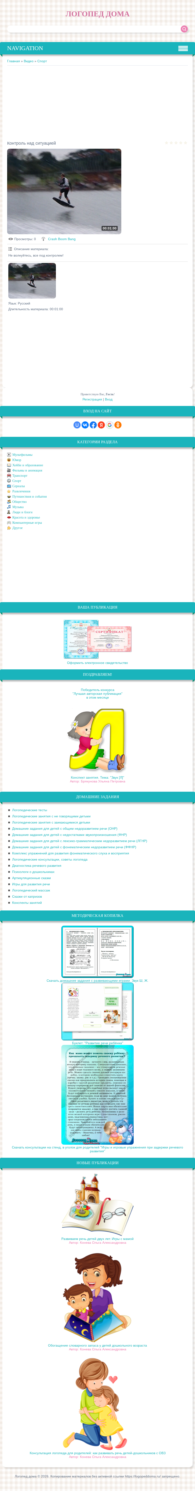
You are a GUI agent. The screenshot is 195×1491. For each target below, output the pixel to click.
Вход (108, 399)
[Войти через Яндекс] (101, 425)
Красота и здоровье (26, 517)
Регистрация (92, 399)
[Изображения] (32, 281)
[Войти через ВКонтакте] (85, 425)
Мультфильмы (22, 455)
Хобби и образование (27, 465)
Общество (19, 502)
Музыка (18, 507)
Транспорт (19, 475)
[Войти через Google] (109, 425)
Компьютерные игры (27, 522)
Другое (17, 528)
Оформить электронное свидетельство (97, 663)
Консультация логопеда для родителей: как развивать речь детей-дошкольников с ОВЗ (98, 1453)
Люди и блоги (22, 512)
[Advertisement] (97, 101)
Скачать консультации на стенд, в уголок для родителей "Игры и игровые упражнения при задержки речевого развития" (97, 1149)
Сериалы (18, 486)
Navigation (25, 48)
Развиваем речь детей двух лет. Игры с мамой (97, 1239)
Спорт (42, 61)
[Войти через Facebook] (93, 425)
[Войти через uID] (77, 425)
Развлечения (21, 491)
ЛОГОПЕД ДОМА (98, 14)
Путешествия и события (29, 496)
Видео (29, 61)
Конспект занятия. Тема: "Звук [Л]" (97, 777)
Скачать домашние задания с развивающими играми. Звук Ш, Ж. (97, 980)
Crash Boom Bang (62, 239)
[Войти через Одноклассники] (118, 425)
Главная (13, 61)
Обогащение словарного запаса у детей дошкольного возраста (97, 1345)
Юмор (16, 460)
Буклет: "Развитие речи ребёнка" (97, 1043)
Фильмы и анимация (27, 470)
